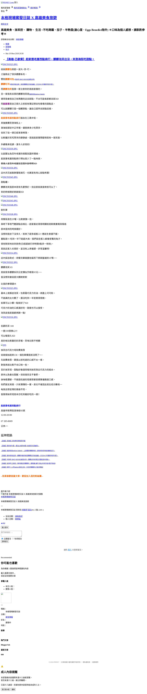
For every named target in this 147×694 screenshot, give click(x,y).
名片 (7, 49)
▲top (3, 523)
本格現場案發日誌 (8, 497)
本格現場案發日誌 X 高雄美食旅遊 (29, 18)
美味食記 (19, 516)
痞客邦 (25, 510)
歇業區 (18, 519)
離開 (13, 689)
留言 (30, 510)
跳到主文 (4, 24)
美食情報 (19, 39)
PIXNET (56, 662)
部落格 (8, 47)
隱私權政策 (86, 662)
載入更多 (5, 527)
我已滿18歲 (5, 689)
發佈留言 (5, 541)
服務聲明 (95, 662)
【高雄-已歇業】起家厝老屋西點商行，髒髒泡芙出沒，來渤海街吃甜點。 (50, 59)
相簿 (7, 44)
